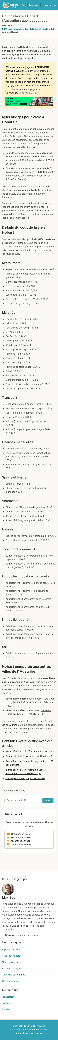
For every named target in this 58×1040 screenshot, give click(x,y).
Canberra (46, 710)
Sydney (37, 714)
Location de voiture (20, 844)
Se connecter (34, 5)
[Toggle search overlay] (23, 5)
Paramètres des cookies (29, 1033)
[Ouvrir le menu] (54, 5)
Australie (18, 29)
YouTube (6, 1003)
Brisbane (48, 702)
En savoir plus (26, 93)
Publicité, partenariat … (14, 974)
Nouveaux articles (12, 962)
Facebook (7, 1009)
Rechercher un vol (19, 837)
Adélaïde (31, 702)
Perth (15, 702)
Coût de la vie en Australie (36, 29)
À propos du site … (12, 949)
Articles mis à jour (11, 968)
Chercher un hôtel (20, 834)
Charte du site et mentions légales (29, 1029)
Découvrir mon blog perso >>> (21, 935)
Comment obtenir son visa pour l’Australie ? (29, 756)
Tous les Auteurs (11, 955)
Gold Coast (49, 698)
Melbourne (19, 714)
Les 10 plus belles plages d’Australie (25, 778)
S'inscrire (47, 5)
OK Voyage (7, 29)
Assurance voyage (19, 841)
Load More (29, 864)
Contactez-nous (10, 981)
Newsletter (8, 996)
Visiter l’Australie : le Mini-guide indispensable (30, 751)
